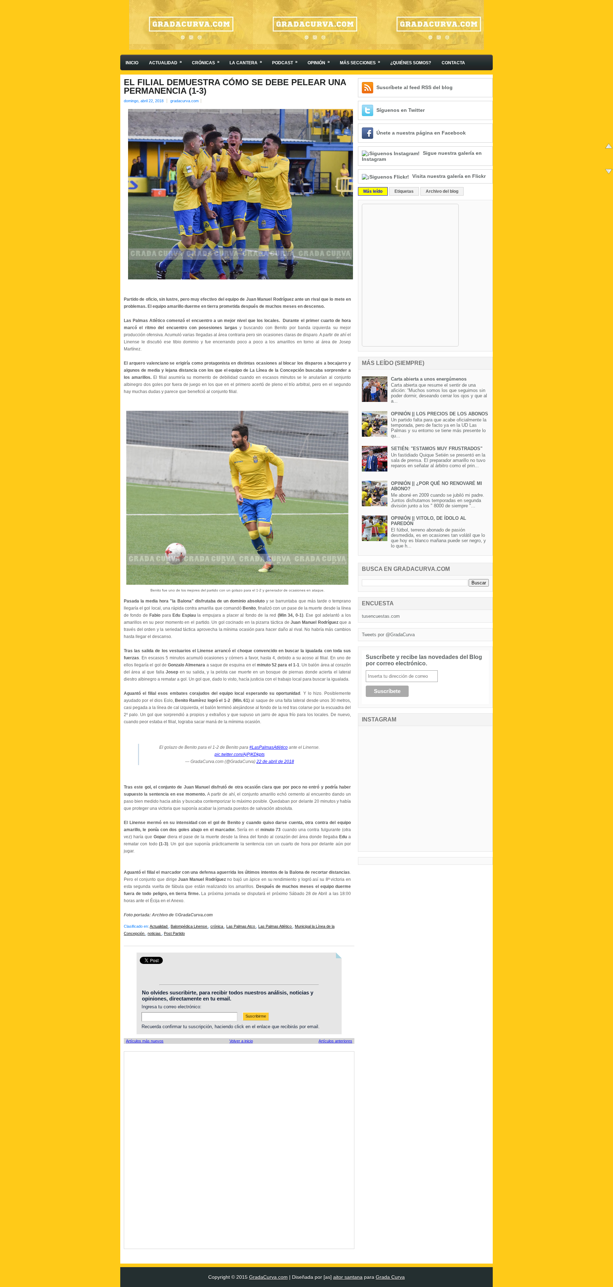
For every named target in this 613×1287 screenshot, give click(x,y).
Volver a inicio (241, 1041)
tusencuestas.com (381, 616)
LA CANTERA (246, 62)
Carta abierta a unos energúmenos (428, 379)
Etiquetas (404, 191)
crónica (217, 926)
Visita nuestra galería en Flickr (449, 176)
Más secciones (360, 62)
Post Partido (174, 933)
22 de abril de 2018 (275, 761)
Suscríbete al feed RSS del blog (414, 87)
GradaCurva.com (268, 1277)
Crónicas (206, 62)
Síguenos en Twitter (400, 110)
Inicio (132, 62)
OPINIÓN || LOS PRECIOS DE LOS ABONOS (439, 413)
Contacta (453, 62)
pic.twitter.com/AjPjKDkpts (240, 754)
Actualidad (165, 62)
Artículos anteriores (335, 1041)
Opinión (319, 62)
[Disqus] (239, 1149)
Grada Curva (390, 1277)
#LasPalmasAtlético (268, 747)
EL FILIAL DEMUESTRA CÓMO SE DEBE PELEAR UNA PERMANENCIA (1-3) (235, 86)
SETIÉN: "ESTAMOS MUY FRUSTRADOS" (436, 448)
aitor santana (348, 1277)
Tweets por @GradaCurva (388, 634)
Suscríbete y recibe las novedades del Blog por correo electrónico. (424, 660)
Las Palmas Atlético (275, 926)
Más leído (372, 191)
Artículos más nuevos (145, 1041)
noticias (155, 933)
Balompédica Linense (189, 926)
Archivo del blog (442, 191)
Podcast (285, 62)
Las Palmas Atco (241, 926)
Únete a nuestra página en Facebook (421, 133)
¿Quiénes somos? (410, 62)
